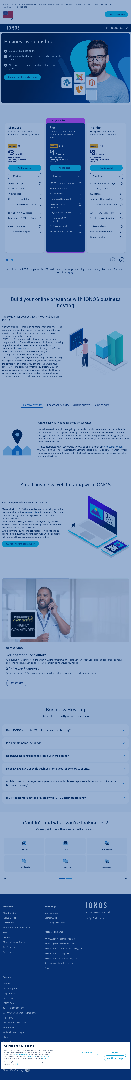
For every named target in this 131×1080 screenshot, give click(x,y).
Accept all (16, 1062)
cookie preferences (20, 1054)
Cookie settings (115, 1058)
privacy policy (44, 1056)
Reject (44, 1059)
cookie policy (31, 1056)
